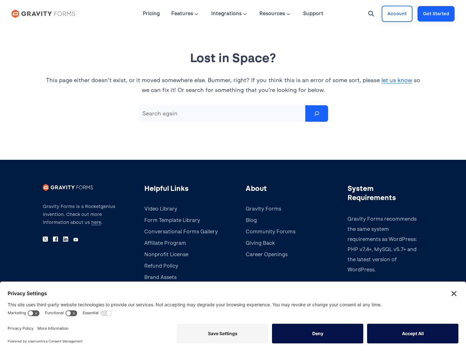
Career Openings (267, 254)
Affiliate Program (165, 243)
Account (397, 13)
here (96, 222)
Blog (251, 220)
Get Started (436, 13)
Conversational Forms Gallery (181, 232)
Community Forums (270, 232)
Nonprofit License (166, 254)
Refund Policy (161, 266)
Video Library (160, 209)
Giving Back (260, 243)
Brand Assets (160, 277)
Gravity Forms (263, 209)
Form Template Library (172, 220)
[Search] (316, 113)
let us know (396, 80)
